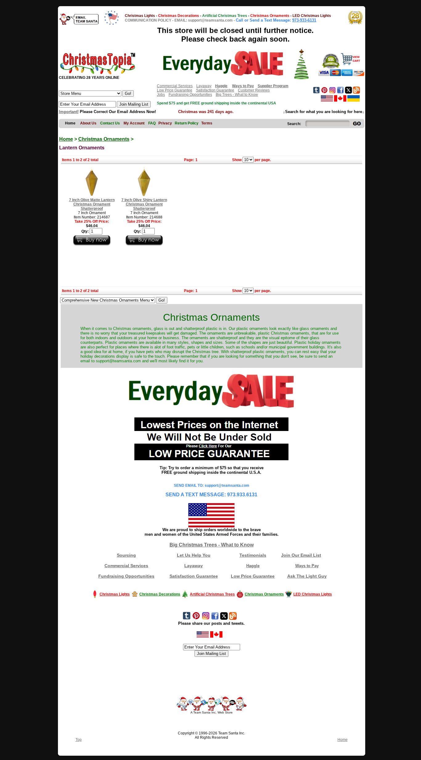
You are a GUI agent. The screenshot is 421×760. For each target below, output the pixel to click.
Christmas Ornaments (103, 139)
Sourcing (126, 555)
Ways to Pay (307, 565)
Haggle (253, 565)
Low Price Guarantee (174, 90)
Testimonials (252, 555)
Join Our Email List (301, 555)
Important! (69, 111)
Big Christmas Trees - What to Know (212, 544)
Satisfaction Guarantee (215, 90)
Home (66, 139)
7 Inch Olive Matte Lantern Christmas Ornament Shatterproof (92, 204)
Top (79, 740)
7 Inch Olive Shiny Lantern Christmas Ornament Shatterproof (144, 204)
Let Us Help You (194, 555)
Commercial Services (175, 86)
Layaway (203, 86)
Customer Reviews (254, 90)
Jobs (161, 94)
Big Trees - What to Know (237, 94)
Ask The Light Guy (307, 576)
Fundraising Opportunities (190, 94)
